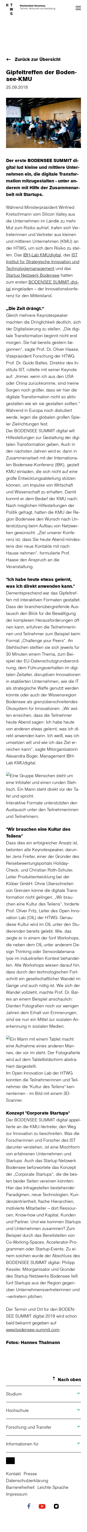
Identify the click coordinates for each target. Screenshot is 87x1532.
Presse (30, 1473)
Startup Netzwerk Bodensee (32, 275)
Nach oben (69, 1379)
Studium (14, 1393)
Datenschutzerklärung (27, 1480)
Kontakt (13, 1473)
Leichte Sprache (52, 1487)
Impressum (16, 1494)
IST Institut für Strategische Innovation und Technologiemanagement (42, 261)
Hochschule (17, 1410)
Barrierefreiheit (20, 1487)
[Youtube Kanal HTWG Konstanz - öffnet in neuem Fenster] (43, 1506)
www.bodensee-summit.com (32, 1329)
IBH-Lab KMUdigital (42, 254)
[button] (78, 8)
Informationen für (22, 1443)
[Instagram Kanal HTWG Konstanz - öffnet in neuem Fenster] (57, 1506)
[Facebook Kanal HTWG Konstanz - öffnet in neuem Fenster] (30, 1506)
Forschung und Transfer (28, 1427)
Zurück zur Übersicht (37, 59)
